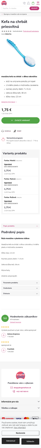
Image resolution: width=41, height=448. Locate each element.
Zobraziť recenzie (15, 322)
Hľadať (34, 8)
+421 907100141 (22, 391)
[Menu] (38, 3)
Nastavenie (20, 433)
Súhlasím (30, 441)
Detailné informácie (8, 102)
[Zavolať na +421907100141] (24, 3)
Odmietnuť (10, 441)
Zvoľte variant (22, 120)
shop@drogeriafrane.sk (22, 388)
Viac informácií (20, 428)
